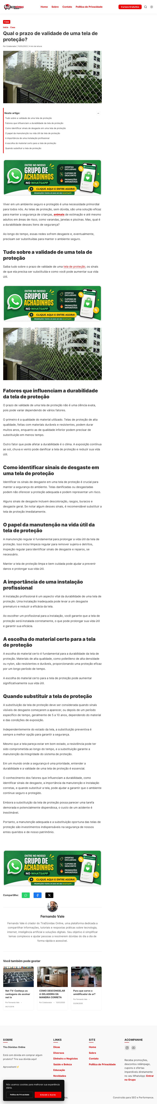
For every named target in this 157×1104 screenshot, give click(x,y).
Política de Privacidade (89, 6)
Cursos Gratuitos (130, 7)
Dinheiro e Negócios (65, 1058)
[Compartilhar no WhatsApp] (26, 895)
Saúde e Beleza (62, 1064)
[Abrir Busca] (145, 7)
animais (59, 214)
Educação (59, 1070)
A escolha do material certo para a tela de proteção (30, 143)
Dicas (56, 1047)
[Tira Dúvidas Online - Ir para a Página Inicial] (14, 7)
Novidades (59, 1075)
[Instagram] (127, 1047)
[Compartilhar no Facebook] (38, 895)
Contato (67, 6)
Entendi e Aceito (48, 1095)
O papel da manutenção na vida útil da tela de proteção (32, 133)
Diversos (58, 1052)
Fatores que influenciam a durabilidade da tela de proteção (34, 123)
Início (5, 27)
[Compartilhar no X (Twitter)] (49, 895)
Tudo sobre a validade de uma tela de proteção (28, 118)
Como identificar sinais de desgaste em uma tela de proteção (35, 128)
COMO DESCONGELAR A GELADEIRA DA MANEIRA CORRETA (52, 994)
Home (44, 6)
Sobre (55, 6)
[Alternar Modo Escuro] (151, 7)
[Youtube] (133, 1047)
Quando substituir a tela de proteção (23, 148)
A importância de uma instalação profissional (27, 138)
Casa (6, 22)
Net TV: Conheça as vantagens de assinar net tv (17, 994)
